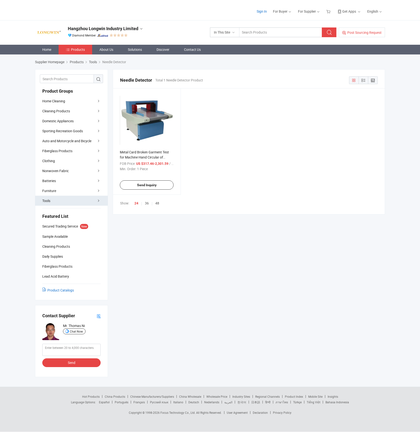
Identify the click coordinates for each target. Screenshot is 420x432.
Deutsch (193, 402)
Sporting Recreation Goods (62, 131)
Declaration (260, 412)
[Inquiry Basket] (329, 11)
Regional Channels (267, 396)
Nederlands (211, 402)
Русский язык (159, 402)
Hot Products (91, 396)
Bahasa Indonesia (337, 402)
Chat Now (76, 331)
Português (121, 402)
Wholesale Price (216, 396)
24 (136, 203)
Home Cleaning (53, 101)
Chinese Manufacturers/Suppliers (152, 396)
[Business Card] (99, 316)
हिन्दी (268, 402)
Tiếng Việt (313, 402)
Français (139, 402)
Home (46, 49)
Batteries (49, 180)
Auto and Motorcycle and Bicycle (66, 141)
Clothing (48, 161)
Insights (333, 396)
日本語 (255, 402)
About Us (106, 49)
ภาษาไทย (282, 402)
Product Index (294, 396)
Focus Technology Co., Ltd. (178, 412)
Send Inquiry (147, 185)
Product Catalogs (60, 290)
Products (78, 49)
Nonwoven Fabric (55, 170)
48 (157, 203)
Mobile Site (315, 396)
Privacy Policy (282, 412)
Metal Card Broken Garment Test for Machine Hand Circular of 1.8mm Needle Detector (144, 157)
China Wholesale (190, 396)
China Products (115, 396)
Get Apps (349, 11)
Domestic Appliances (58, 121)
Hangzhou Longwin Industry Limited (103, 28)
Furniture (49, 190)
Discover (163, 49)
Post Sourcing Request (364, 32)
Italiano (178, 402)
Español (104, 402)
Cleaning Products (56, 111)
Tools (46, 200)
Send (71, 362)
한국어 (241, 402)
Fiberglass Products (57, 151)
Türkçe (297, 402)
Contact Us (192, 49)
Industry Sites (241, 396)
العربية (228, 402)
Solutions (135, 49)
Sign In (262, 11)
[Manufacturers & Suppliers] (66, 9)
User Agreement (237, 412)
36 (147, 203)
